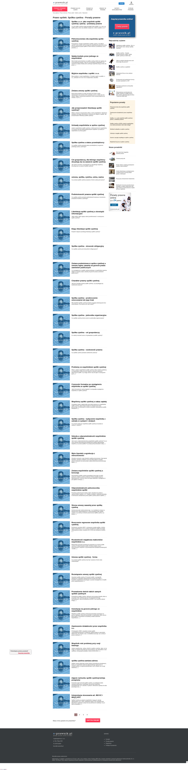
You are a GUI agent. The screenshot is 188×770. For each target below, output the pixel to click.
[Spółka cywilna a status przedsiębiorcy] (61, 155)
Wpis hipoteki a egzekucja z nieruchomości (83, 454)
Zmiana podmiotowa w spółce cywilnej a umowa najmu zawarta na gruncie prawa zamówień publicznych (89, 265)
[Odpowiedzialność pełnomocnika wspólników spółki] (61, 500)
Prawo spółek (71, 12)
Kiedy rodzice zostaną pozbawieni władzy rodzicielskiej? (125, 165)
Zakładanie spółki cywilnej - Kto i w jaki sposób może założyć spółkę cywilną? (125, 47)
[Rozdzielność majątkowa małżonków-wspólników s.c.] (61, 552)
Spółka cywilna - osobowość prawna (87, 350)
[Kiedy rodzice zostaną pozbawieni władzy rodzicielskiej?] (111, 167)
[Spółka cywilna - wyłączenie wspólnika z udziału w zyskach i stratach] (61, 431)
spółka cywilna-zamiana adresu (85, 661)
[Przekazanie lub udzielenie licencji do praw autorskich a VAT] (112, 82)
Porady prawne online (60, 9)
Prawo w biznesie (89, 9)
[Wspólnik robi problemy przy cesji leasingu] (61, 656)
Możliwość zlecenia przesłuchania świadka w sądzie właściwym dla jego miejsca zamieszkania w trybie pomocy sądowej (125, 187)
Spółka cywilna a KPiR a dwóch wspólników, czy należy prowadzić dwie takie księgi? (121, 124)
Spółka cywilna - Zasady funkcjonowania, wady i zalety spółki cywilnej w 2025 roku (124, 54)
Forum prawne (131, 9)
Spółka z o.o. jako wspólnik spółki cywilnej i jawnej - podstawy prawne (87, 23)
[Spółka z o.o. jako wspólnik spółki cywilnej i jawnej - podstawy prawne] (61, 34)
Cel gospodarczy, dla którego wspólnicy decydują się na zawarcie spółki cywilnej (89, 161)
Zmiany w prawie (102, 9)
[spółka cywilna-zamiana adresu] (61, 673)
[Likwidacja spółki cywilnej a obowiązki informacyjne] (61, 224)
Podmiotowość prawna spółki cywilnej (88, 194)
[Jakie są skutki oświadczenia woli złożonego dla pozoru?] (112, 63)
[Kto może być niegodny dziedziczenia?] (112, 154)
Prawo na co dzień (75, 9)
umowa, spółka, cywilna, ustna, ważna (88, 177)
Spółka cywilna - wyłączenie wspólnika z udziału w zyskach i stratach (89, 420)
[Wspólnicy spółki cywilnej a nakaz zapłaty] (61, 414)
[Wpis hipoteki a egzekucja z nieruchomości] (61, 466)
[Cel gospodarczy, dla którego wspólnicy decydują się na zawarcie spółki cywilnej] (61, 172)
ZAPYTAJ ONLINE (93, 720)
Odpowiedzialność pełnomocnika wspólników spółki (86, 489)
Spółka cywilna (78, 12)
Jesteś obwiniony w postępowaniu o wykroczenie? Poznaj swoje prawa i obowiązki (125, 172)
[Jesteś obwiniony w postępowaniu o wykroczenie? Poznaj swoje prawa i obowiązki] (112, 173)
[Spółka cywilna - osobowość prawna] (61, 362)
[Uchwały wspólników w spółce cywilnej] (61, 138)
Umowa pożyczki (120, 158)
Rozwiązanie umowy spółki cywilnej (87, 574)
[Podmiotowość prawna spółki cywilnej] (61, 207)
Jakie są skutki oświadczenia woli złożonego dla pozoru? (125, 61)
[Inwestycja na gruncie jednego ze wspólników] (61, 621)
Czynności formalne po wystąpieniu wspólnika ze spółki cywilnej (87, 385)
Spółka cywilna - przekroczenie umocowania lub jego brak (85, 299)
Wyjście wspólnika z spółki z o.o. (85, 73)
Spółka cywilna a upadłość (123, 67)
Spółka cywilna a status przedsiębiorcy (88, 142)
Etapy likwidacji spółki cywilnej (85, 229)
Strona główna (56, 12)
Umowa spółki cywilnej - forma (84, 557)
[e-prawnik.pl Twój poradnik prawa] (60, 3)
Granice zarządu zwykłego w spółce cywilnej (121, 137)
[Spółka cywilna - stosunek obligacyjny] (61, 259)
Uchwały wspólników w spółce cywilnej (88, 125)
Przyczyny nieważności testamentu (125, 178)
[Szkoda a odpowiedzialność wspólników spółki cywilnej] (61, 449)
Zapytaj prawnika (24, 653)
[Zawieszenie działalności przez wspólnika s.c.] (61, 639)
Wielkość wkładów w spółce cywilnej (119, 129)
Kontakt (108, 739)
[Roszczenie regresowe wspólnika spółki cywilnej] (61, 535)
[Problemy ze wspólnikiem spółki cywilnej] (61, 380)
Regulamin (108, 743)
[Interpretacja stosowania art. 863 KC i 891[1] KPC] (61, 708)
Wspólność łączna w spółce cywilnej (119, 141)
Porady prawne (110, 741)
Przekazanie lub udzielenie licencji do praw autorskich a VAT (125, 80)
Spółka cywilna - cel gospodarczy (86, 332)
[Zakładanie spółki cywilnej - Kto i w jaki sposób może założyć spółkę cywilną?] (112, 48)
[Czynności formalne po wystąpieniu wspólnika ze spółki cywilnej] (61, 397)
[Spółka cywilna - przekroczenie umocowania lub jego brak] (61, 310)
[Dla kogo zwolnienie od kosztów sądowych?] (112, 88)
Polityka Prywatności (111, 745)
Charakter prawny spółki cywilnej (85, 281)
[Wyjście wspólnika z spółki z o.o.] (61, 86)
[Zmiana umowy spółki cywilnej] (61, 103)
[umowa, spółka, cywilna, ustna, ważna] (61, 190)
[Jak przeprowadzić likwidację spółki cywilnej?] (61, 120)
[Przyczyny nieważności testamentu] (112, 181)
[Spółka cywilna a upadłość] (112, 69)
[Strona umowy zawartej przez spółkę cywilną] (61, 518)
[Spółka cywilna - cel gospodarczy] (61, 345)
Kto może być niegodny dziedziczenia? (122, 153)
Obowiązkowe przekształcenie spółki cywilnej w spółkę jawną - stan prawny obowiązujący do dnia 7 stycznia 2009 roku (125, 94)
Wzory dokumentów (117, 9)
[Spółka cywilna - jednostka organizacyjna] (61, 328)
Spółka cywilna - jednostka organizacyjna (89, 315)
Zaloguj (131, 4)
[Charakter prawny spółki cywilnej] (61, 293)
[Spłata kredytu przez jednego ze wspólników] (61, 69)
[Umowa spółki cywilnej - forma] (61, 570)
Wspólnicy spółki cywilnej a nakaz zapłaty (89, 402)
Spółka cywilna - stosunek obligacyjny (88, 246)
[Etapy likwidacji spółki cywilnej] (61, 241)
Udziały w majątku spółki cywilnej (119, 133)
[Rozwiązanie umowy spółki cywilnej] (61, 587)
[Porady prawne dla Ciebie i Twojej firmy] (120, 210)
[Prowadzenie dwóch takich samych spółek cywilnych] (61, 604)
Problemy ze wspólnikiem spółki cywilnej (89, 367)
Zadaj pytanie (122, 27)
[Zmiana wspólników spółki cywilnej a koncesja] (61, 483)
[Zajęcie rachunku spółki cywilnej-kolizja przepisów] (61, 691)
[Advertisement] (94, 766)
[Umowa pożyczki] (112, 161)
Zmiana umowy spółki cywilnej (84, 91)
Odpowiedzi (85, 12)
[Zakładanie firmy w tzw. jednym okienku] (112, 75)
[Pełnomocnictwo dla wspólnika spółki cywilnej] (61, 51)
